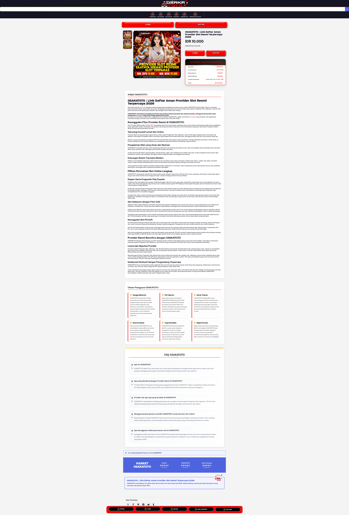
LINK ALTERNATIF (202, 509)
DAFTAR (201, 24)
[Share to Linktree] (138, 504)
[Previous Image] (134, 54)
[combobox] (172, 9)
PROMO (122, 509)
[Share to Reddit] (148, 504)
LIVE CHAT (229, 509)
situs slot (143, 107)
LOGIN (148, 24)
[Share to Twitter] (128, 504)
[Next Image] (179, 54)
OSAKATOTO (149, 125)
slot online (192, 117)
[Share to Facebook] (133, 504)
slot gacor (139, 115)
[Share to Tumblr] (153, 504)
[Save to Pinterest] (143, 504)
